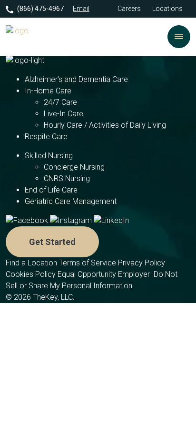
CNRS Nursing (67, 178)
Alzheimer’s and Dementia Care (76, 79)
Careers (129, 8)
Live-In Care (63, 113)
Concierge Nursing (74, 167)
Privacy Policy (142, 262)
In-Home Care (48, 90)
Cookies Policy (31, 274)
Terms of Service (87, 262)
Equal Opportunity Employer (105, 274)
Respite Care (46, 136)
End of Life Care (51, 189)
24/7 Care (60, 102)
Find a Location (31, 262)
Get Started (52, 242)
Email (81, 8)
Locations (167, 8)
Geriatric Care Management (71, 201)
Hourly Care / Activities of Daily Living (105, 125)
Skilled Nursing (49, 155)
